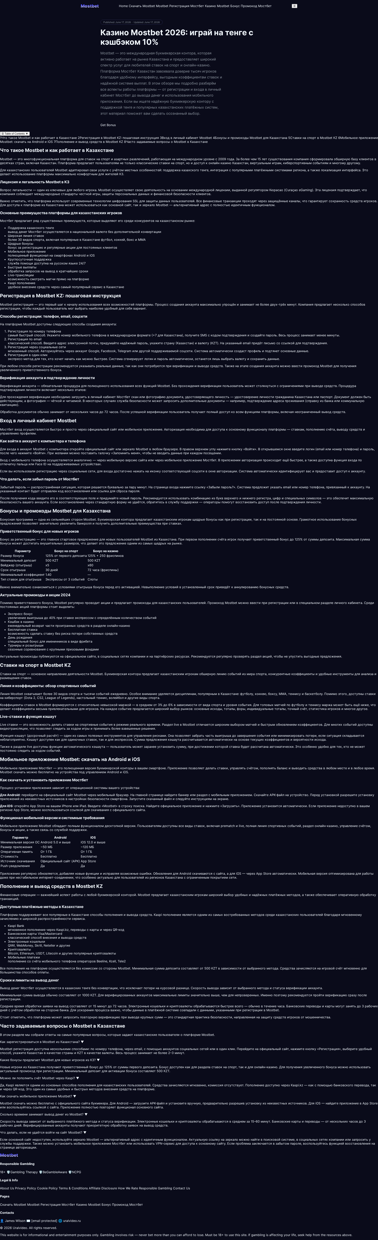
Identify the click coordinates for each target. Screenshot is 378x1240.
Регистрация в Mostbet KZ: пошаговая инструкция (118, 138)
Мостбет (209, 460)
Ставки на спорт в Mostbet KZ (312, 138)
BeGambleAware (53, 1172)
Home (123, 6)
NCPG (74, 1172)
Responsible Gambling (155, 1188)
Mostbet (61, 170)
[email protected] (44, 1221)
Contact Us (181, 1188)
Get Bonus (108, 125)
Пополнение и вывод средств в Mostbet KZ (88, 142)
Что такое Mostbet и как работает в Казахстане (38, 138)
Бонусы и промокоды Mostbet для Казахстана (250, 138)
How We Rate (128, 1188)
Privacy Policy (25, 1188)
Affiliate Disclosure (103, 1188)
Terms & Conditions (73, 1188)
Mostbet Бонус (228, 6)
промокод (27, 1071)
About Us (7, 1188)
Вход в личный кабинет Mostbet (186, 138)
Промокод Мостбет (256, 6)
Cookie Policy (47, 1188)
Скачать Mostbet (142, 6)
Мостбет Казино (203, 6)
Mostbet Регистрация (172, 6)
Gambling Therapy (22, 1172)
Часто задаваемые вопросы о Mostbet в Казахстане (166, 142)
